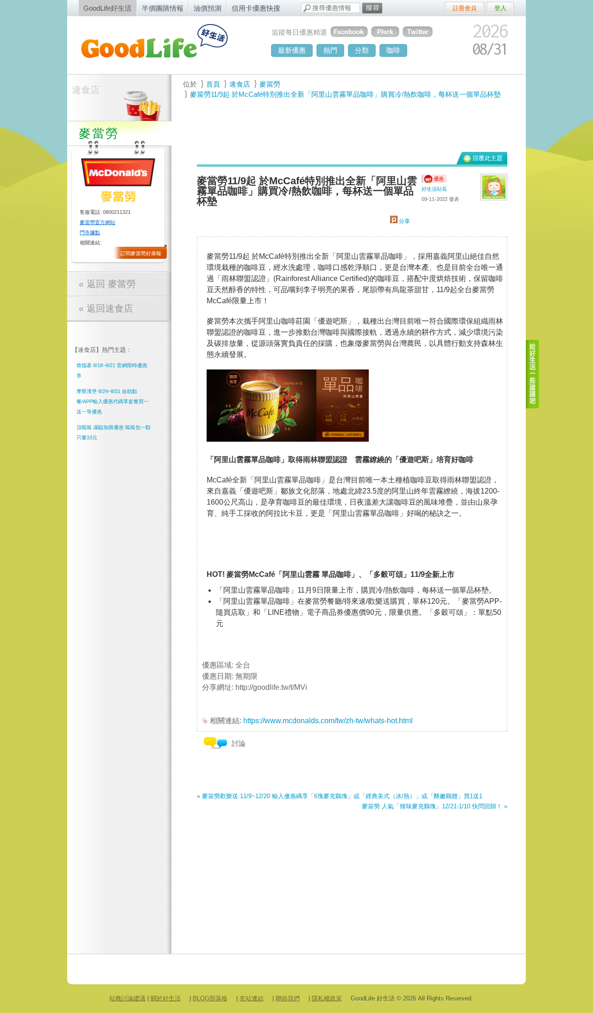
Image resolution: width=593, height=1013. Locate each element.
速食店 (86, 90)
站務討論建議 (127, 998)
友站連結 (252, 998)
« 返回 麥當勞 (107, 284)
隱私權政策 (327, 998)
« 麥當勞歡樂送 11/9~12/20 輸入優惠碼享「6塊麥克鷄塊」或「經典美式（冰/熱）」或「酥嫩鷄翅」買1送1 (339, 796)
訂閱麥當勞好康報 (140, 253)
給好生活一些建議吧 (533, 374)
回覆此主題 (488, 158)
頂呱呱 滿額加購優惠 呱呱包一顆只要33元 (113, 432)
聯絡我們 (288, 998)
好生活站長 (434, 189)
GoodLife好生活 (107, 8)
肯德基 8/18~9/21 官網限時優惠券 (111, 370)
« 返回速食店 (106, 308)
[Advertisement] (347, 125)
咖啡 (393, 50)
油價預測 (207, 8)
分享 (403, 221)
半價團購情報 (162, 8)
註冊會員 (465, 8)
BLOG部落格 (210, 998)
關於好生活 (166, 998)
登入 (500, 8)
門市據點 (90, 232)
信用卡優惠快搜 (256, 8)
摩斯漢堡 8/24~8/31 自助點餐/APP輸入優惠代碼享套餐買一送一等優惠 (112, 401)
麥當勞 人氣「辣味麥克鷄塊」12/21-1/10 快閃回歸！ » (434, 806)
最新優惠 (292, 50)
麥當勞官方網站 (97, 222)
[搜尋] (372, 8)
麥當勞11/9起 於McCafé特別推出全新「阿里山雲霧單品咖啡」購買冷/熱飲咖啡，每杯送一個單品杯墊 (345, 94)
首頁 (213, 84)
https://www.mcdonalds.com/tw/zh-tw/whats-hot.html (328, 721)
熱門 (330, 50)
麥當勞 (269, 84)
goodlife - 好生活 (164, 44)
